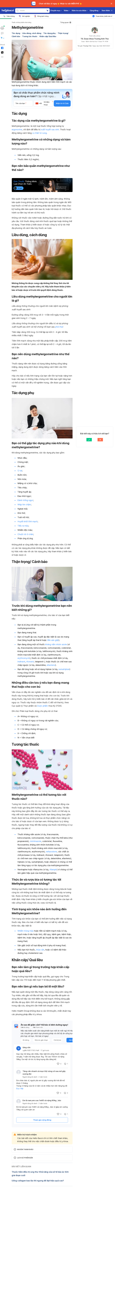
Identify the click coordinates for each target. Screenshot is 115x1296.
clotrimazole (35, 841)
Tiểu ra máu (23, 526)
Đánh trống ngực (25, 500)
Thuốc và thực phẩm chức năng (21, 22)
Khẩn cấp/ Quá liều (48, 36)
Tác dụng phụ (49, 33)
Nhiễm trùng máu (25, 931)
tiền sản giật (53, 640)
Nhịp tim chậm (24, 504)
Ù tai (20, 470)
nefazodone (51, 851)
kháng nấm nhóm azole (56, 644)
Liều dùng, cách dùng (31, 33)
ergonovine (17, 129)
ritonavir (30, 661)
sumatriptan (64, 669)
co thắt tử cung (39, 133)
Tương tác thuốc (29, 36)
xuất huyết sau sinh (50, 129)
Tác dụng (16, 33)
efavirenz (51, 665)
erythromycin (24, 658)
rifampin (53, 869)
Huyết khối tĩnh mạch (28, 521)
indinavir (21, 661)
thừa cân (40, 950)
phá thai (59, 327)
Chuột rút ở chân (25, 534)
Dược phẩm (42, 706)
